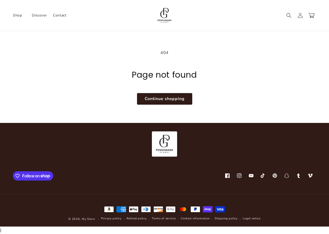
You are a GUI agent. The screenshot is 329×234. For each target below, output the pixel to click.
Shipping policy (226, 218)
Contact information (195, 218)
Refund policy (136, 218)
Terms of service (164, 218)
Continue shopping (165, 99)
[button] (19, 15)
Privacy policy (111, 218)
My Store (88, 219)
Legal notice (251, 218)
